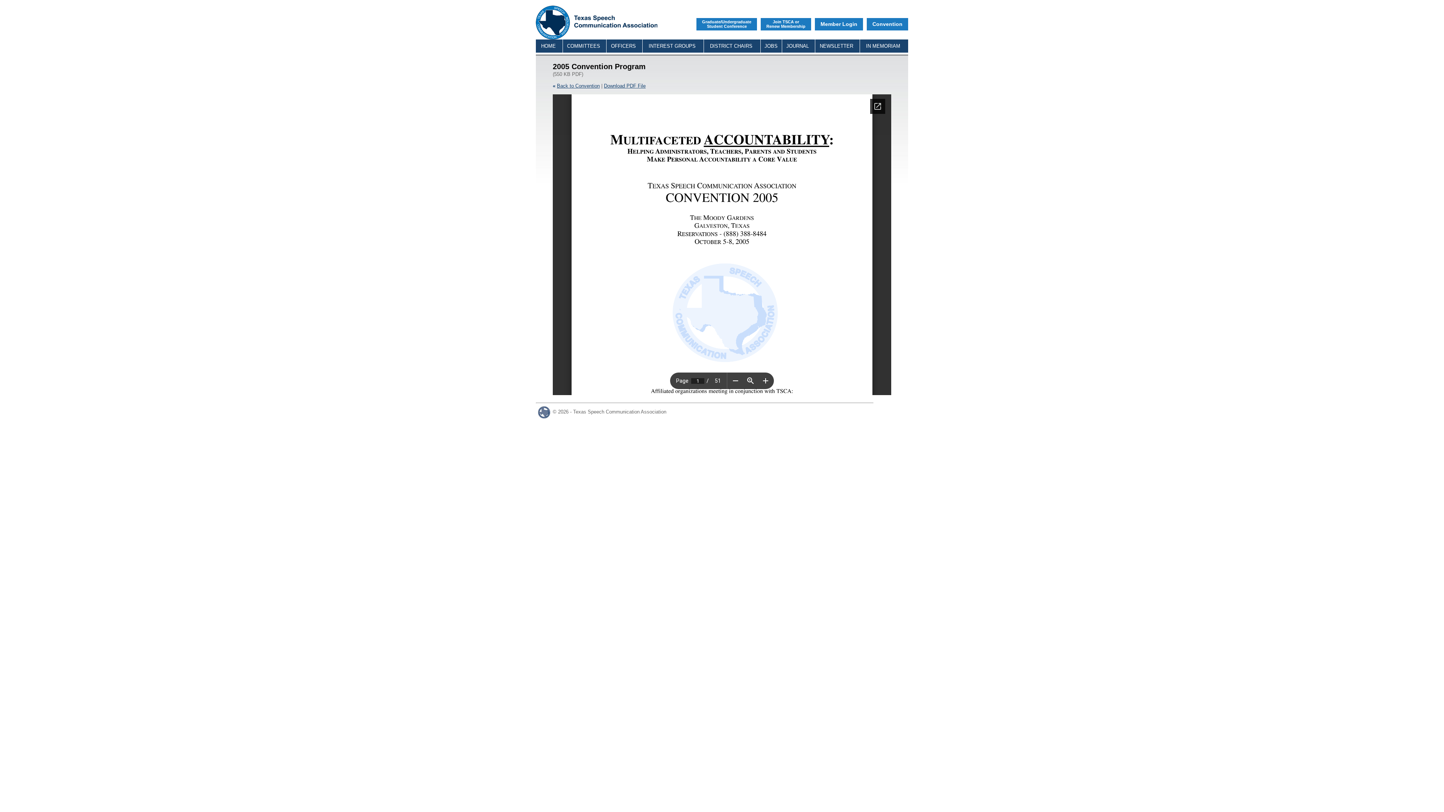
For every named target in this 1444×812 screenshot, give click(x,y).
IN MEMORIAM (883, 46)
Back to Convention (578, 86)
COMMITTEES (583, 46)
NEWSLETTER (836, 46)
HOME (548, 46)
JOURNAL (797, 46)
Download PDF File (625, 86)
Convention (887, 24)
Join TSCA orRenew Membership (785, 24)
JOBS (771, 46)
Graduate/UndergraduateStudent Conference (726, 24)
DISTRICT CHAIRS (731, 46)
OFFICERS (623, 46)
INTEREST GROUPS (672, 46)
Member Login (839, 24)
